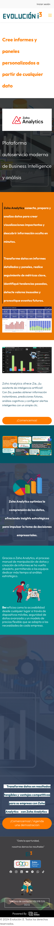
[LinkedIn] (22, 872)
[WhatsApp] (38, 872)
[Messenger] (32, 872)
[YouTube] (27, 872)
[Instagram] (16, 872)
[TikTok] (43, 872)
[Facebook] (11, 872)
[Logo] (22, 15)
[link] (27, 115)
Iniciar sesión (43, 4)
